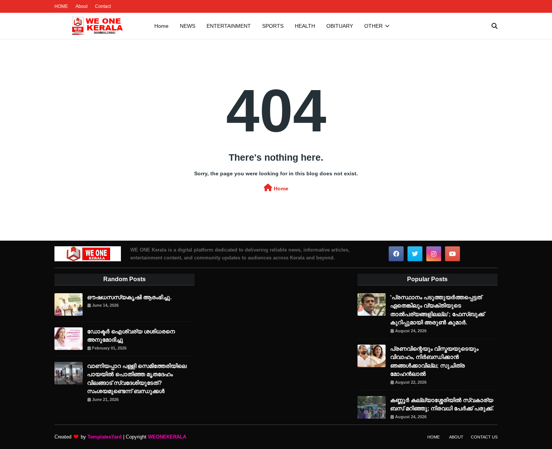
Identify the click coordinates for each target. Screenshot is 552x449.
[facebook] (396, 253)
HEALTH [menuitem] (305, 26)
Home (280, 188)
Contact (103, 6)
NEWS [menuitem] (187, 26)
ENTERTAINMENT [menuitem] (229, 26)
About (81, 6)
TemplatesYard (104, 437)
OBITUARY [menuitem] (339, 26)
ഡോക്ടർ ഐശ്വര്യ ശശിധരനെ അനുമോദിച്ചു (131, 335)
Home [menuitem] (161, 26)
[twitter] (414, 253)
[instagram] (433, 253)
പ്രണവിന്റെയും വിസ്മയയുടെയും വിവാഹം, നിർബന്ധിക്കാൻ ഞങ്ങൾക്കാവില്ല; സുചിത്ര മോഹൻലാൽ (434, 361)
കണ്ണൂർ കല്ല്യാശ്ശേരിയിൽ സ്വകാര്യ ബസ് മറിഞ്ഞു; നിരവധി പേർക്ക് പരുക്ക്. (442, 404)
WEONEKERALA (167, 437)
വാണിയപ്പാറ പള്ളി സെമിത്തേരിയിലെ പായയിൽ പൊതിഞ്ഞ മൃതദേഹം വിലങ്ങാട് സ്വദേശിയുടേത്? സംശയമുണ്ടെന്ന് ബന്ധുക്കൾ (137, 379)
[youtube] (452, 253)
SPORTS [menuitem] (273, 26)
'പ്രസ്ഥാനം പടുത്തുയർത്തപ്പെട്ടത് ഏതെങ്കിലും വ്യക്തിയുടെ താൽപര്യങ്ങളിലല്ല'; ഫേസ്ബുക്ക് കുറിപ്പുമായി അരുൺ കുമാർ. (437, 310)
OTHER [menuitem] (373, 26)
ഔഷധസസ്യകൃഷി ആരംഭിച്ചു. (129, 297)
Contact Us (484, 437)
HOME (61, 6)
